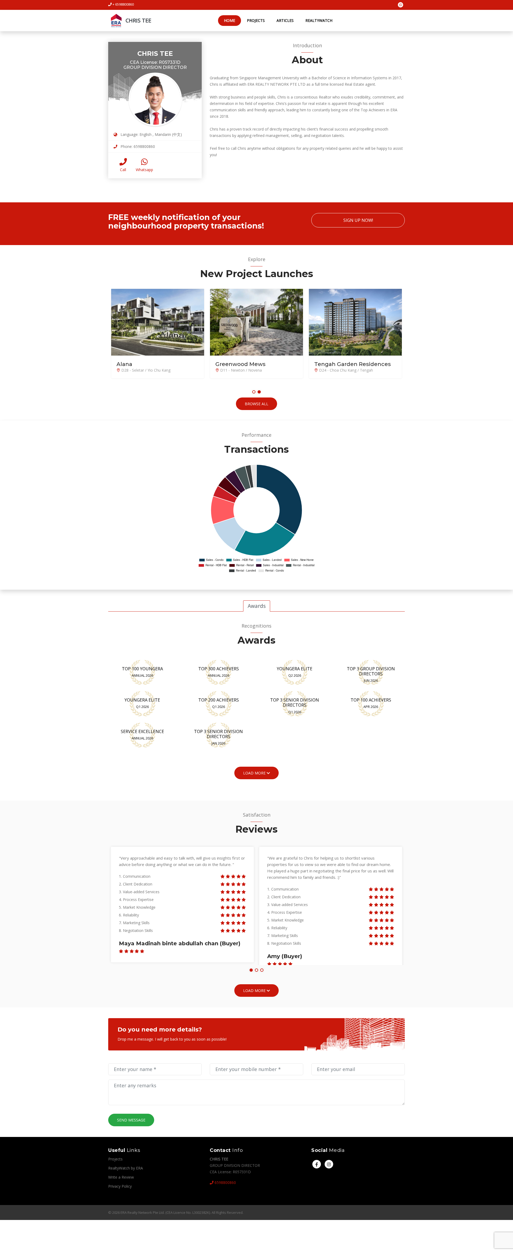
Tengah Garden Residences (352, 364)
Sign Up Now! (358, 220)
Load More (255, 990)
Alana (124, 364)
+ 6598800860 (123, 4)
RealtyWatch (318, 20)
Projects (256, 20)
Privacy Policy (120, 1186)
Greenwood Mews (240, 364)
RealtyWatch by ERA (125, 1168)
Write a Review (121, 1177)
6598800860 (224, 1182)
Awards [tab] (257, 605)
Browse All (256, 403)
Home (229, 20)
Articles (285, 20)
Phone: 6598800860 (137, 146)
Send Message (131, 1120)
